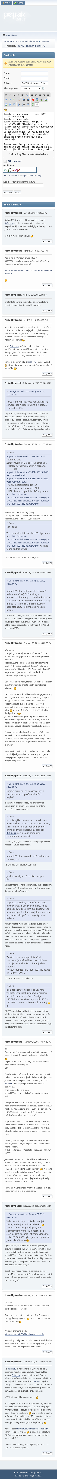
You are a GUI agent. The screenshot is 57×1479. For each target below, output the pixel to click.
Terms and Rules (26, 1472)
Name (7, 73)
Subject (8, 83)
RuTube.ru (9, 223)
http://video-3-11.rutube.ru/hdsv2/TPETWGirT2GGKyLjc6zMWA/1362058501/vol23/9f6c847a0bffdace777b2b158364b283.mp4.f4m (28, 499)
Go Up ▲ (39, 1472)
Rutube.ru (14, 346)
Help (16, 1472)
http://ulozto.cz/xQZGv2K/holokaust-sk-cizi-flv (24, 1334)
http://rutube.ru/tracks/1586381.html (25, 456)
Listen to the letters (11, 175)
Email (7, 78)
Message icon (11, 88)
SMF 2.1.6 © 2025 (21, 1476)
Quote (49, 241)
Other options (14, 161)
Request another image (31, 175)
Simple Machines (35, 1476)
